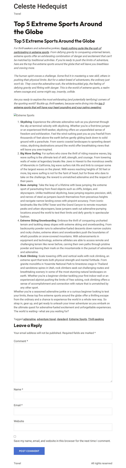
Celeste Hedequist (40, 6)
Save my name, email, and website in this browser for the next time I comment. (62, 441)
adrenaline (29, 319)
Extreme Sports (78, 319)
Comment (21, 341)
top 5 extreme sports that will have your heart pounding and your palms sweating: (59, 105)
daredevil (62, 319)
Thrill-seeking (96, 319)
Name (18, 389)
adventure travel (46, 319)
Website (19, 421)
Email (18, 405)
